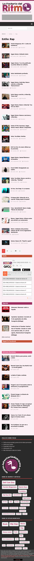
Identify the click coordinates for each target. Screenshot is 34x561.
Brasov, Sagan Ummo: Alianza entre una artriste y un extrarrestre (21, 219)
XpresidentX (17, 495)
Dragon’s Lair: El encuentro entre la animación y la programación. (21, 386)
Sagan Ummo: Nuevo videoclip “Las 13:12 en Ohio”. (21, 106)
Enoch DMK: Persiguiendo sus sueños (20, 169)
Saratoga (24, 513)
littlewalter (22, 47)
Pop (21, 536)
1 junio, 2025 (6, 88)
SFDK (24, 495)
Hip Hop (14, 524)
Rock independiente (8, 539)
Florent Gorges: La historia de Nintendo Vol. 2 (19, 395)
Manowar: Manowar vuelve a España (20, 308)
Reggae (25, 548)
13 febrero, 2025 (15, 130)
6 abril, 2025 (15, 119)
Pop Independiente (24, 542)
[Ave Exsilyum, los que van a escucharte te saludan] (5, 427)
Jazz (17, 539)
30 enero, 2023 (15, 212)
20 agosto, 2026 (15, 360)
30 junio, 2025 (15, 76)
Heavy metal (7, 532)
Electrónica (23, 532)
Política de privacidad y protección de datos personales (17, 443)
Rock (5, 524)
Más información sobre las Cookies (12, 450)
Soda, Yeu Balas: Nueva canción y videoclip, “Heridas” (21, 179)
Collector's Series (25, 505)
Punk (15, 532)
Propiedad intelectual (8, 446)
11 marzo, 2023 (15, 201)
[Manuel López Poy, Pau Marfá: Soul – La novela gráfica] (5, 368)
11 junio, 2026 (15, 419)
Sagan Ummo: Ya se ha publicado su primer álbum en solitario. (21, 64)
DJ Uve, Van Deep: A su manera (20, 189)
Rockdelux (22, 491)
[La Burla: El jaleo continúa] (5, 377)
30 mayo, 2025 (15, 98)
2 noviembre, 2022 (16, 243)
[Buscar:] (17, 28)
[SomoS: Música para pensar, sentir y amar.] (5, 358)
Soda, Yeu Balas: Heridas (18, 136)
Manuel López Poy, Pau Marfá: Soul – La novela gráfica (21, 367)
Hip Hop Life (7, 495)
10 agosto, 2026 (15, 389)
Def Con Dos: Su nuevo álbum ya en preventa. (20, 148)
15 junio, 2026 (15, 409)
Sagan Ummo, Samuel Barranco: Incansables (20, 158)
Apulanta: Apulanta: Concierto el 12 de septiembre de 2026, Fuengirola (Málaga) (21, 319)
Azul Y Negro (22, 508)
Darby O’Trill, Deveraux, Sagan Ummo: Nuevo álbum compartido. (21, 127)
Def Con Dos (8, 482)
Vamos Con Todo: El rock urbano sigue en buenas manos (21, 416)
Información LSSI (7, 448)
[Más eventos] (6, 337)
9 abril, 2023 (14, 191)
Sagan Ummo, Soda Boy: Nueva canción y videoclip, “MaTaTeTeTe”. (20, 84)
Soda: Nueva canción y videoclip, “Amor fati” (21, 95)
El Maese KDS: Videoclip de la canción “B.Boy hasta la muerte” (20, 199)
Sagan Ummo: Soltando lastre (19, 54)
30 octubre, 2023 (15, 182)
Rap (21, 528)
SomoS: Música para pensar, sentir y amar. (21, 357)
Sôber (11, 502)
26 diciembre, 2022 (16, 222)
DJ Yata (5, 502)
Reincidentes (22, 511)
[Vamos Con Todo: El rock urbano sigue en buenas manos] (5, 417)
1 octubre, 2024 (15, 151)
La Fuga (17, 502)
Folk (4, 545)
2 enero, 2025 (15, 139)
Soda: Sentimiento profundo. (19, 73)
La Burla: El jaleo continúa (18, 375)
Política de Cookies (8, 445)
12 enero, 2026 (15, 56)
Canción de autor (19, 545)
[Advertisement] (18, 17)
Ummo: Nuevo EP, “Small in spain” (21, 241)
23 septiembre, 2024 (16, 161)
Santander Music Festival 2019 (8, 514)
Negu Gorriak (26, 498)
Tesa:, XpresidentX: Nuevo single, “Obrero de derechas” (21, 209)
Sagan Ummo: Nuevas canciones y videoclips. (21, 116)
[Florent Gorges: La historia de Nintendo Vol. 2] (5, 396)
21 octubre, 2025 (15, 67)
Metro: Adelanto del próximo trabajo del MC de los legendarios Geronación (21, 230)
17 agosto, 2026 (15, 369)
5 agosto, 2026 (15, 398)
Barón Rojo (23, 487)
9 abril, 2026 (15, 47)
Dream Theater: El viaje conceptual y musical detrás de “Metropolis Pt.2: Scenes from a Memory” (21, 406)
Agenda (5, 303)
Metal (22, 523)
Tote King (19, 513)
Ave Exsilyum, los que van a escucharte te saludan (19, 426)
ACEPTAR (18, 559)
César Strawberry (13, 508)
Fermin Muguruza (9, 487)
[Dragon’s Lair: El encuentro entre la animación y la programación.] (5, 387)
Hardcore (22, 539)
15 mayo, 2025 (15, 109)
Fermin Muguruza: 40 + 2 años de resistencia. (21, 45)
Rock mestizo (10, 545)
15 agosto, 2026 (15, 377)
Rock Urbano (18, 548)
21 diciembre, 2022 (7, 234)
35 (15, 251)
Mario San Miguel (25, 501)
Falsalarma (5, 508)
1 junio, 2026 (15, 428)
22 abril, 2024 (15, 172)
